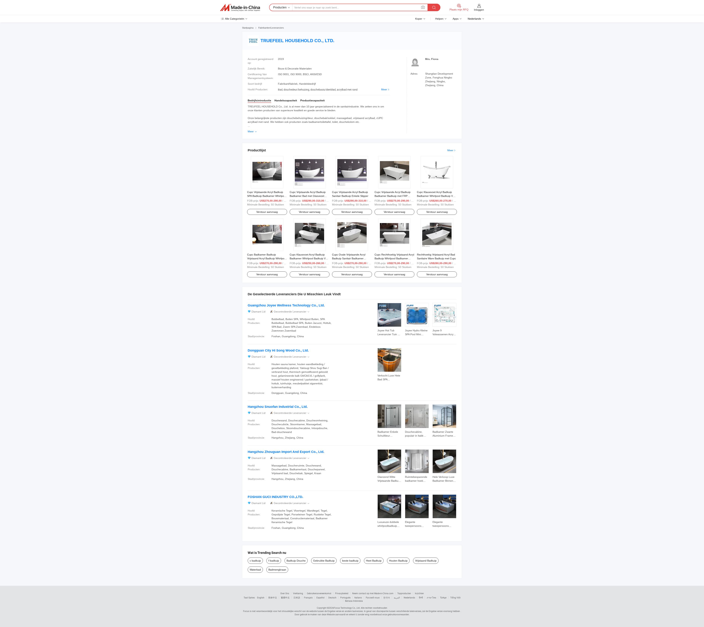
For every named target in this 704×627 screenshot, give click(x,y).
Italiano (358, 597)
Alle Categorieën (234, 18)
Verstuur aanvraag (267, 211)
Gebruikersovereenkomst (319, 593)
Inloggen (479, 9)
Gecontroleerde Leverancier (292, 311)
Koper (418, 18)
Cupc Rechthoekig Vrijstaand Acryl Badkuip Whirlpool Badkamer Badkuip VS (394, 258)
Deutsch (332, 597)
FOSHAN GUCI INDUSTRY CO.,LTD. (275, 497)
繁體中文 (285, 597)
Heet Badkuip (374, 560)
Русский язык (373, 597)
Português (345, 597)
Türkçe (443, 597)
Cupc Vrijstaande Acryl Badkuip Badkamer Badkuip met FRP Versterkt (392, 196)
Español (320, 597)
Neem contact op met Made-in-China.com (372, 593)
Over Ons (284, 593)
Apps (456, 18)
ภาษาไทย (431, 597)
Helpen (439, 18)
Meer (384, 89)
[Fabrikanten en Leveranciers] (240, 7)
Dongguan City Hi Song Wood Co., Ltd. (278, 350)
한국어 (386, 597)
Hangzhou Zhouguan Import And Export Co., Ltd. (286, 452)
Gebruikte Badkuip (324, 560)
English (260, 597)
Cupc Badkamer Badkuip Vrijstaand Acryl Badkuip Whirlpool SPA (266, 258)
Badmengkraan (277, 569)
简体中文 (272, 597)
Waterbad (255, 569)
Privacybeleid (341, 593)
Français (308, 597)
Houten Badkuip (398, 560)
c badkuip (255, 560)
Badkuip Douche (296, 560)
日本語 (297, 597)
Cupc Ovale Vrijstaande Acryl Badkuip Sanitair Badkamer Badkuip (348, 258)
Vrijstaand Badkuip (426, 560)
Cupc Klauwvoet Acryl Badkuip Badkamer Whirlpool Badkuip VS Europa (435, 196)
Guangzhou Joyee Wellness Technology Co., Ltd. (286, 305)
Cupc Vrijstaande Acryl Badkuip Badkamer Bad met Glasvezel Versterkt (308, 196)
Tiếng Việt (455, 597)
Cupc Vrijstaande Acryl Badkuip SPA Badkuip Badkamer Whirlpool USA (266, 196)
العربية (397, 597)
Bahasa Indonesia (354, 600)
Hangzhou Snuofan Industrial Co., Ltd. (278, 407)
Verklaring (298, 593)
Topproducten (404, 593)
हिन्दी (421, 597)
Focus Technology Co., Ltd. (347, 607)
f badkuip (273, 560)
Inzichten (419, 593)
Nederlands (409, 597)
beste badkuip (350, 560)
